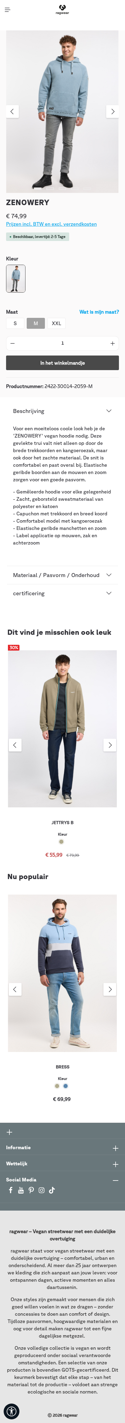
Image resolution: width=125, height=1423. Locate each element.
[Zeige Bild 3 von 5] (62, 188)
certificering (29, 593)
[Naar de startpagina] (62, 10)
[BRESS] (62, 973)
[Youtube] (21, 1192)
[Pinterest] (32, 1192)
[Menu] (8, 10)
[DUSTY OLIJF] (61, 842)
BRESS (62, 1066)
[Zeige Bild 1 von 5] (38, 188)
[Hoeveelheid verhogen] (112, 343)
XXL (56, 323)
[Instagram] (42, 1192)
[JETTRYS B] (62, 729)
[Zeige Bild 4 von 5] (75, 188)
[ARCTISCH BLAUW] (15, 278)
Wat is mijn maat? (99, 312)
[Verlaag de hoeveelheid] (12, 343)
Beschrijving (28, 411)
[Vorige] (12, 111)
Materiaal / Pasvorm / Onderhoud (56, 575)
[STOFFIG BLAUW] (65, 1086)
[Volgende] (112, 111)
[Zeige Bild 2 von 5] (50, 188)
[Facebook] (11, 1192)
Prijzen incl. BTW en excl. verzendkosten (51, 224)
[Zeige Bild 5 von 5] (87, 188)
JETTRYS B (62, 822)
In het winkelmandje (62, 363)
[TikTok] (52, 1192)
